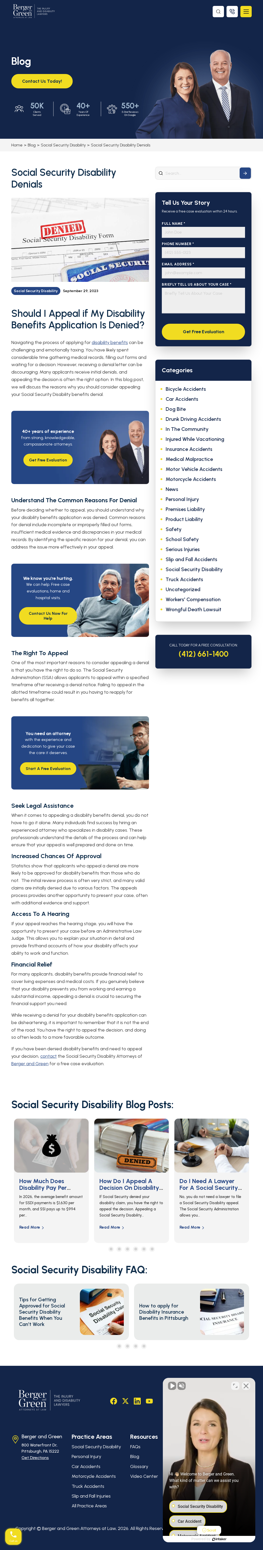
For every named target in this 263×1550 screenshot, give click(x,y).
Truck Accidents (184, 579)
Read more (29, 1227)
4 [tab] (135, 1249)
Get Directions (35, 1457)
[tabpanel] (51, 1180)
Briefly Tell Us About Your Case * (197, 284)
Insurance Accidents (189, 449)
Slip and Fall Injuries (91, 1496)
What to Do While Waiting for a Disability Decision (205, 1187)
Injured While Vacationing (195, 439)
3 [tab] (127, 1249)
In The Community (187, 429)
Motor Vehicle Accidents (194, 469)
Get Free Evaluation (48, 460)
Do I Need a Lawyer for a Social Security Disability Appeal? (128, 1187)
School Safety (182, 539)
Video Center (144, 1476)
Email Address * (178, 264)
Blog (32, 145)
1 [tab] (111, 1249)
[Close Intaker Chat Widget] (246, 1386)
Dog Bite (176, 409)
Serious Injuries (183, 549)
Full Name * (173, 224)
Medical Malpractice (189, 459)
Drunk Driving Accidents (193, 419)
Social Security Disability (63, 145)
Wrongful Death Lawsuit (193, 609)
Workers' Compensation (193, 599)
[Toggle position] (235, 1386)
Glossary (139, 1466)
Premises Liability (185, 509)
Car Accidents (182, 399)
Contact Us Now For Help (48, 616)
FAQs (135, 1447)
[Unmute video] (172, 1386)
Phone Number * (178, 244)
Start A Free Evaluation (48, 768)
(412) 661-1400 (204, 654)
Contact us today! (42, 81)
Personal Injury (182, 499)
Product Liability (184, 519)
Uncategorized (183, 589)
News (172, 489)
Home (17, 145)
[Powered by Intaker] (219, 1539)
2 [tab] (119, 1249)
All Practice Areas (89, 1506)
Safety (174, 529)
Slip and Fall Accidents (191, 559)
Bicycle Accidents (186, 389)
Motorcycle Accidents (191, 479)
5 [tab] (144, 1249)
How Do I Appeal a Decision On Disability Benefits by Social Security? (49, 1191)
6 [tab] (152, 1249)
